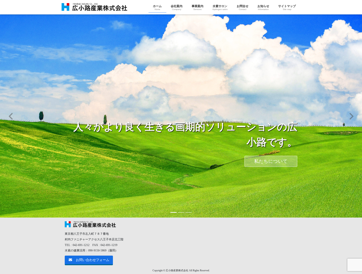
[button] (11, 116)
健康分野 (65, 144)
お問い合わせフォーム (92, 260)
